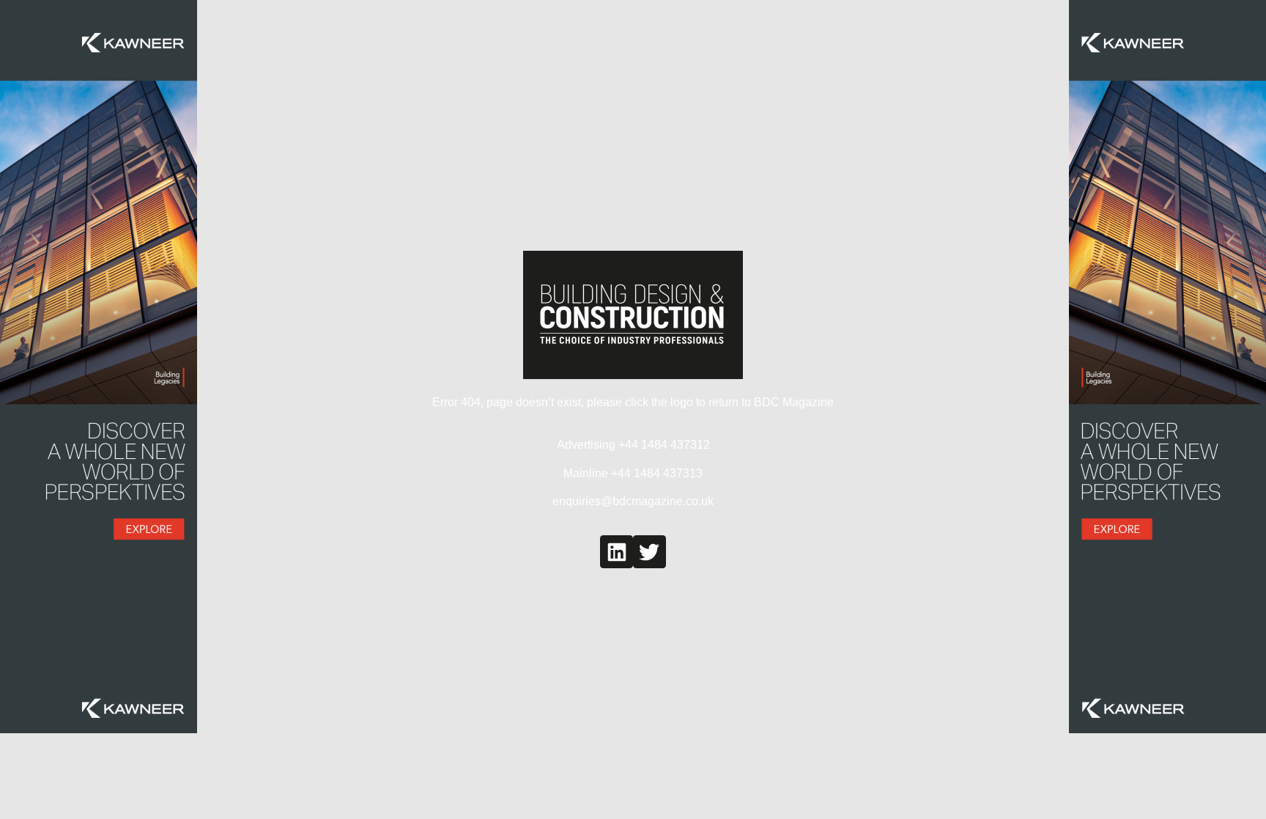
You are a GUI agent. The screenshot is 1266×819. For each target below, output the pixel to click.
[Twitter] (649, 551)
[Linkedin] (616, 551)
